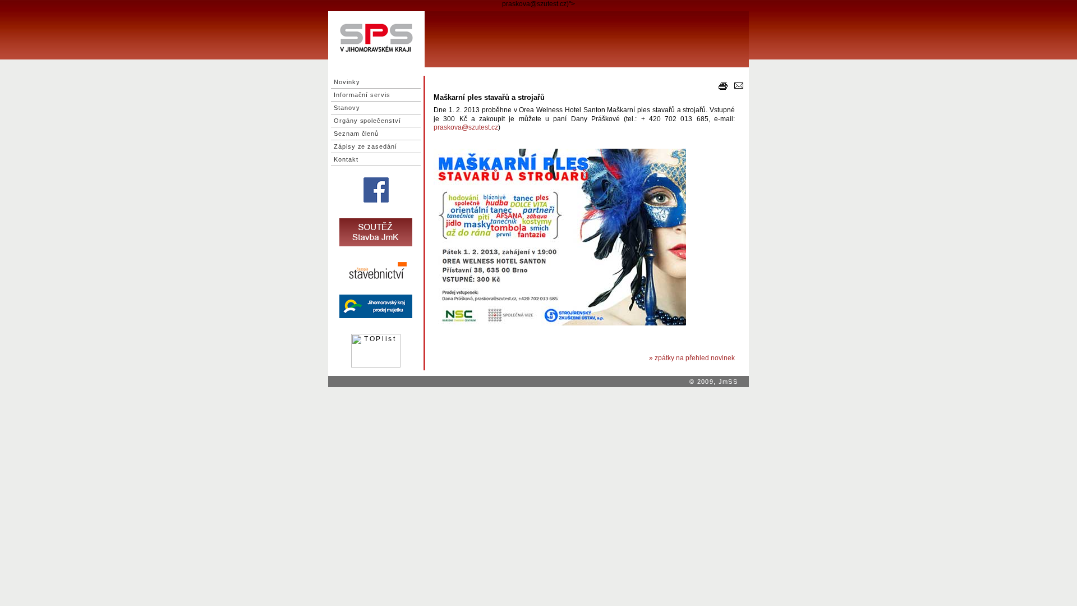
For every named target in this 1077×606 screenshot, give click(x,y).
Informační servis (362, 94)
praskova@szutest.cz (466, 127)
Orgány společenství (367, 120)
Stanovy (347, 107)
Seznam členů (356, 133)
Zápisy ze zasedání (365, 146)
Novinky (347, 82)
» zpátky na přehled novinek (692, 358)
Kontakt (346, 159)
